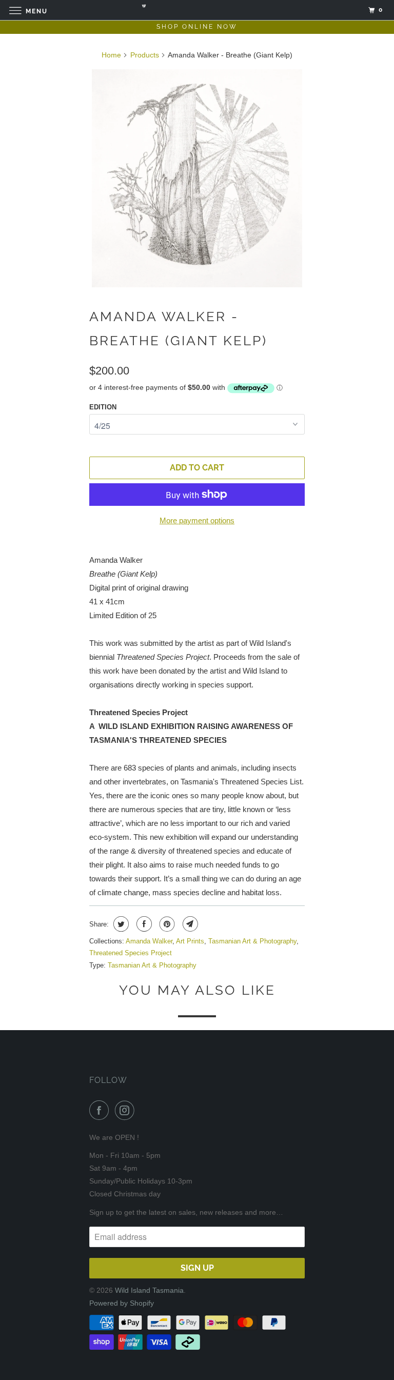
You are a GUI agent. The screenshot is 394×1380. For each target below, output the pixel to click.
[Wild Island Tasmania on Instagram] (127, 1110)
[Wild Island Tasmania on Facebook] (101, 1110)
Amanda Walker (149, 941)
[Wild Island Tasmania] (197, 10)
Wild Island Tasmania (149, 1290)
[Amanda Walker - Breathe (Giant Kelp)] (197, 178)
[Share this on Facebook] (143, 924)
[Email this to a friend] (189, 924)
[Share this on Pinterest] (166, 924)
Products (144, 55)
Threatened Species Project (130, 953)
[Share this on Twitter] (120, 924)
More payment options (197, 520)
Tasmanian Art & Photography (252, 941)
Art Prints (190, 941)
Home (111, 55)
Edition (102, 407)
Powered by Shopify (121, 1303)
